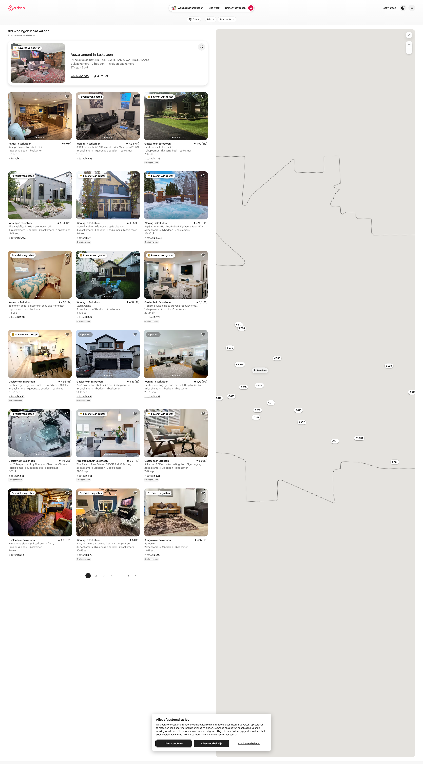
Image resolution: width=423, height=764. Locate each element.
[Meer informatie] (34, 35)
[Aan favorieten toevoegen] (201, 47)
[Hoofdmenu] (411, 8)
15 (128, 575)
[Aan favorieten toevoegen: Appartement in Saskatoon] (135, 413)
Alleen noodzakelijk (211, 743)
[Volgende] (135, 575)
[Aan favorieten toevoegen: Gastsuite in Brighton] (203, 413)
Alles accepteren (174, 743)
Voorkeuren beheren (249, 743)
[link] (80, 575)
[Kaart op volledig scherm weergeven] (409, 35)
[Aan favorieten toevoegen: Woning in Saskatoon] (135, 96)
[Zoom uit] (409, 51)
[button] (80, 76)
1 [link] (88, 575)
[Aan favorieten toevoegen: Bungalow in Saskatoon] (203, 492)
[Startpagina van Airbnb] (16, 8)
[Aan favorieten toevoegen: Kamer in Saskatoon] (67, 96)
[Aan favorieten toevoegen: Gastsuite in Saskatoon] (203, 96)
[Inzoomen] (409, 44)
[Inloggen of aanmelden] (403, 8)
